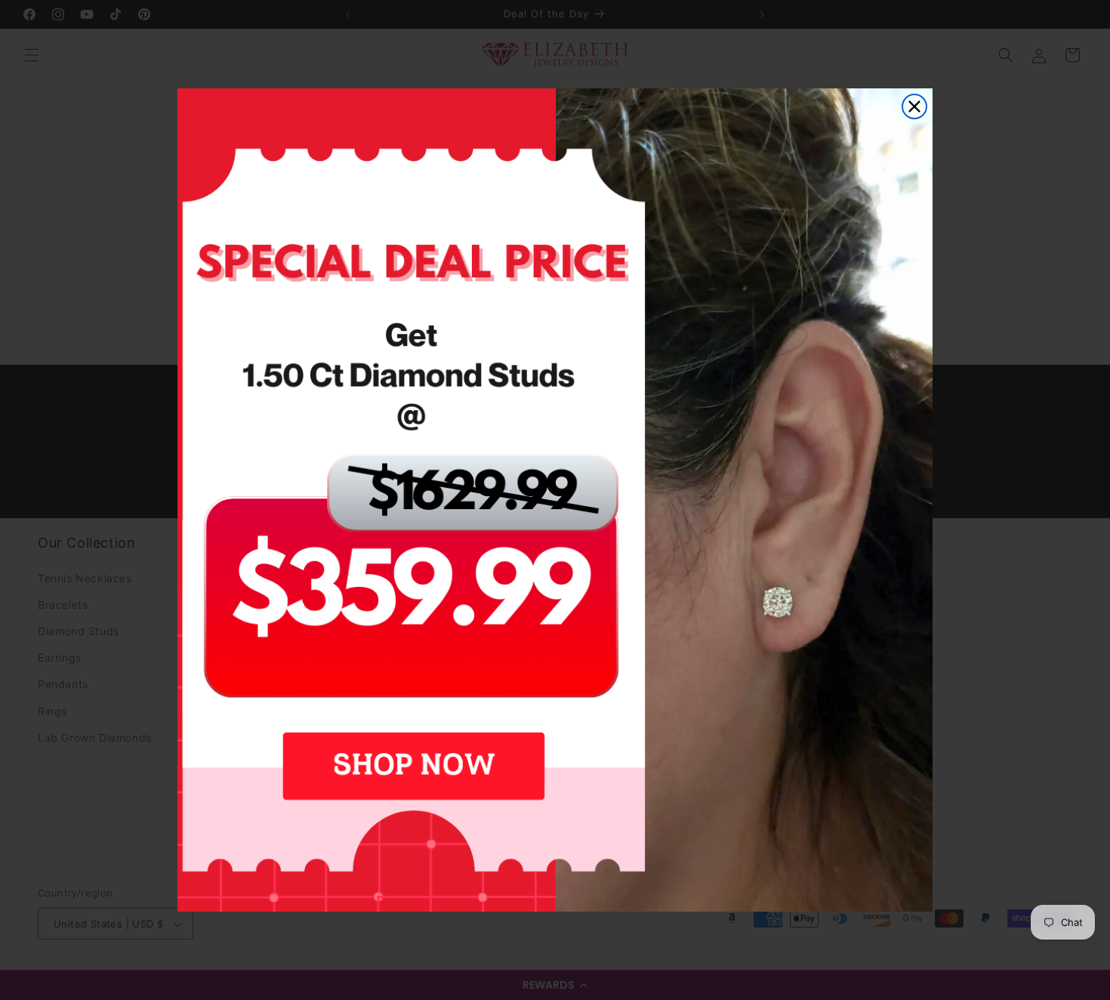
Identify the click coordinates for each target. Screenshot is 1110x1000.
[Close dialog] (914, 106)
